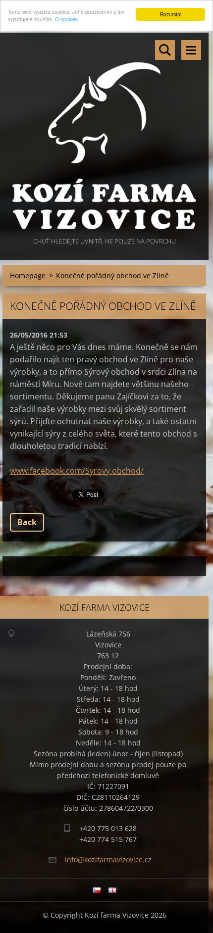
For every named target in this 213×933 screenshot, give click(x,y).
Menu (191, 50)
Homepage (28, 275)
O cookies (66, 19)
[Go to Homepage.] (104, 134)
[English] (112, 890)
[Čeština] (97, 890)
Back (27, 522)
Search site (165, 50)
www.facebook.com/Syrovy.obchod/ (77, 470)
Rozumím (170, 14)
